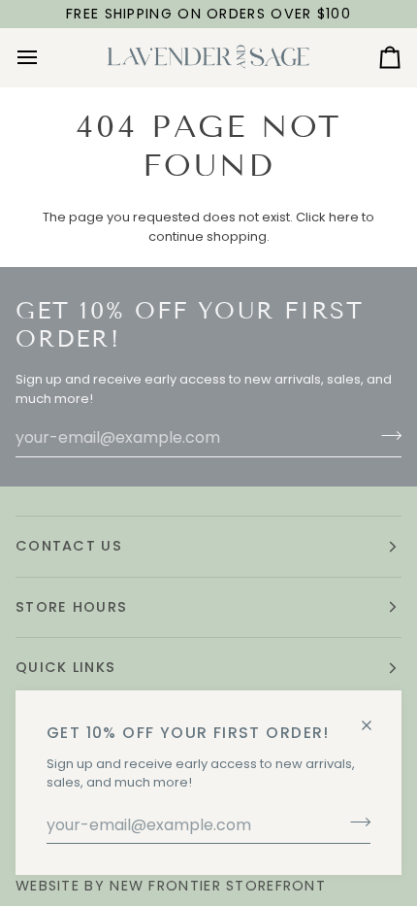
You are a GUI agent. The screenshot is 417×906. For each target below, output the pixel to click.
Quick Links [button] (65, 667)
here (344, 217)
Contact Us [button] (69, 545)
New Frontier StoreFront (218, 885)
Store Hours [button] (71, 607)
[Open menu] (45, 57)
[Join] (354, 822)
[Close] (374, 717)
